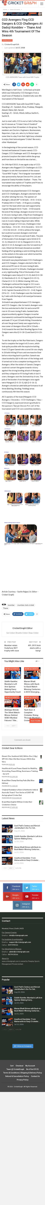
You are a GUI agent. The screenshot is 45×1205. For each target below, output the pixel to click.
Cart (12, 1066)
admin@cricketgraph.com (19, 952)
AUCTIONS (35, 721)
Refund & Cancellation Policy (17, 1076)
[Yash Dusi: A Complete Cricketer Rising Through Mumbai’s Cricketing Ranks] (32, 701)
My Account (30, 1066)
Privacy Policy (22, 1080)
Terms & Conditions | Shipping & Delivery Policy (22, 1073)
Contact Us (35, 1076)
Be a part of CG (32, 1069)
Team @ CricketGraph (15, 1069)
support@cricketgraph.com (20, 942)
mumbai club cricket (25, 605)
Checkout (19, 1066)
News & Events (7, 40)
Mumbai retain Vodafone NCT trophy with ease (11, 648)
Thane (5, 608)
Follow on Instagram (24, 1046)
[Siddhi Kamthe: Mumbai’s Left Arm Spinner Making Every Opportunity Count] (12, 673)
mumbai (11, 605)
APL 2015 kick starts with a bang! (34, 648)
